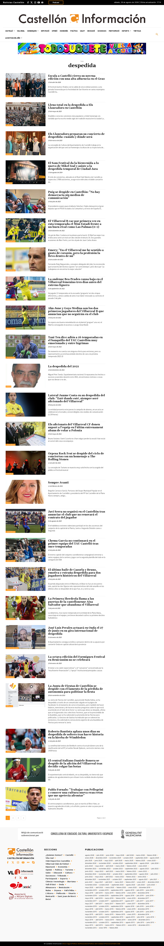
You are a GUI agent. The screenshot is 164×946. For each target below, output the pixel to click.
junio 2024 (89, 866)
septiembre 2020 (117, 885)
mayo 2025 (109, 860)
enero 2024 (143, 866)
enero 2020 (132, 887)
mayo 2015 (89, 914)
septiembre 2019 (117, 890)
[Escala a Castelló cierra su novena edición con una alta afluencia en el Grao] (25, 85)
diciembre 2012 (144, 925)
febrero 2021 (130, 882)
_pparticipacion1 (12, 648)
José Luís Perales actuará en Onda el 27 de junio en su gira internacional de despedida (75, 630)
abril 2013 (99, 925)
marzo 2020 (109, 887)
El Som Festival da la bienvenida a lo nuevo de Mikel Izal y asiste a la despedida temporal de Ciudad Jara (73, 166)
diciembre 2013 (144, 920)
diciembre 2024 (90, 863)
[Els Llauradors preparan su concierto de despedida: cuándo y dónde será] (25, 143)
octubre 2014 (104, 917)
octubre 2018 (104, 895)
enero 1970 (103, 928)
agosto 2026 (89, 855)
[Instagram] (35, 2)
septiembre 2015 (117, 911)
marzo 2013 (109, 925)
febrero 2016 (120, 909)
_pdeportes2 (10, 241)
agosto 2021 (143, 879)
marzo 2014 (109, 920)
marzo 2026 (140, 855)
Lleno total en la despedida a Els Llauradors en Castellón (70, 106)
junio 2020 (151, 885)
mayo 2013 (89, 925)
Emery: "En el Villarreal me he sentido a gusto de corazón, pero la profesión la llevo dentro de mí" (76, 253)
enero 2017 (131, 903)
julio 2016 (140, 906)
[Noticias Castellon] (82, 18)
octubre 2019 (104, 890)
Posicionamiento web (112, 944)
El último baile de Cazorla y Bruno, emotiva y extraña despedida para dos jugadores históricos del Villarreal (74, 572)
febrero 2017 (120, 903)
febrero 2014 (120, 920)
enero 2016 (131, 909)
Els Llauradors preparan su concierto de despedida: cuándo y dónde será (76, 135)
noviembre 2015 (91, 911)
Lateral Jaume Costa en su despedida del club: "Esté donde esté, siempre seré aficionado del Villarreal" (76, 398)
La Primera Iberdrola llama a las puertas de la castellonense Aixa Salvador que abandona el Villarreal (73, 601)
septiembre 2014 (117, 917)
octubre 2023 (118, 868)
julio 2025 (88, 860)
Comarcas (9, 474)
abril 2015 (98, 914)
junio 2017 (149, 901)
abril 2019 (98, 893)
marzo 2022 (119, 876)
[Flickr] (28, 863)
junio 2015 (149, 911)
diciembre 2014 (143, 914)
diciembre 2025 (101, 858)
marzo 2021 (119, 882)
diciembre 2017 (143, 898)
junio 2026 (110, 855)
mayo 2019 (89, 893)
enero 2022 (142, 876)
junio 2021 (89, 882)
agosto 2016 (129, 906)
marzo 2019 (109, 893)
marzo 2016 (109, 909)
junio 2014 (150, 917)
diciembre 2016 (143, 903)
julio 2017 (140, 901)
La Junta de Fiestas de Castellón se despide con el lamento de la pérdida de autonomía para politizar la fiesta (75, 689)
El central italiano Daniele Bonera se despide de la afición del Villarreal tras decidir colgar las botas (75, 763)
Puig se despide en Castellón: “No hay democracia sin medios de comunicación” (74, 195)
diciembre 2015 (143, 909)
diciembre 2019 (144, 887)
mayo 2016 (89, 909)
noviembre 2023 (105, 868)
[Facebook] (28, 2)
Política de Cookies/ (96, 944)
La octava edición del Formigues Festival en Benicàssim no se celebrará (76, 658)
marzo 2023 (120, 871)
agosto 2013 (130, 922)
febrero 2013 (120, 925)
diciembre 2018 (143, 893)
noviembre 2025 (115, 858)
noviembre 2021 (104, 879)
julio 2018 (140, 895)
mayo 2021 (99, 882)
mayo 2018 (89, 898)
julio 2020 (141, 885)
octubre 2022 (117, 874)
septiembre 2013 (117, 922)
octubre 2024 (118, 863)
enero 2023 (143, 871)
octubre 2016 (104, 906)
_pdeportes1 (10, 415)
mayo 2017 (89, 903)
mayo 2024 (99, 866)
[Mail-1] (42, 2)
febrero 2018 (120, 898)
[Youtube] (39, 2)
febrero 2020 (121, 887)
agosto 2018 (129, 895)
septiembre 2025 (141, 858)
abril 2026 (130, 855)
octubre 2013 (104, 922)
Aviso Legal (67, 944)
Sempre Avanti (58, 482)
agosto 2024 (144, 863)
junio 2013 (150, 922)
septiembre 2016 (117, 906)
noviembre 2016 (91, 906)
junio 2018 (149, 895)
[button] (157, 34)
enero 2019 (131, 893)
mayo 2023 (99, 871)
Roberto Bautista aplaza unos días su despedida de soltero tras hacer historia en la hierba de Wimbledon (76, 734)
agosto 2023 (144, 868)
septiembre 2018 (117, 895)
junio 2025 (98, 860)
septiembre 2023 (131, 868)
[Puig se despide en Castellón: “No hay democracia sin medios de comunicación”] (25, 201)
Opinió (8, 386)
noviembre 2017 (91, 901)
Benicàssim (10, 677)
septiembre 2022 (131, 874)
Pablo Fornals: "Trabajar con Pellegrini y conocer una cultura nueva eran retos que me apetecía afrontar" (75, 792)
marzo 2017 (109, 903)
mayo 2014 (89, 920)
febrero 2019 (120, 893)
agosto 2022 (143, 874)
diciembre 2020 (153, 882)
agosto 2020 (130, 885)
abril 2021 (108, 882)
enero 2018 (131, 898)
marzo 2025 (129, 860)
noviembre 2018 (91, 895)
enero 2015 (131, 914)
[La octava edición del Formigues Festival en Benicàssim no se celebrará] (25, 666)
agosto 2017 (129, 901)
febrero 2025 (140, 860)
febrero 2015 (120, 914)
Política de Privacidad (80, 944)
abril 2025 (118, 860)
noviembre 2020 (91, 885)
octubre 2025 (128, 858)
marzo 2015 (109, 914)
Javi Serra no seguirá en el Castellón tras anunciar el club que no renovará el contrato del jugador (76, 514)
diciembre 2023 (90, 868)
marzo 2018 (109, 898)
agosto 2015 (129, 911)
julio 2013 (140, 922)
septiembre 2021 (130, 879)
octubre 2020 (104, 885)
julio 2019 (140, 890)
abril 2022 (109, 876)
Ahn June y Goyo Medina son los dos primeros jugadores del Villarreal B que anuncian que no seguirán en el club (76, 311)
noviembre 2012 (91, 928)
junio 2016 (149, 906)
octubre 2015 (104, 911)
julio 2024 (154, 863)
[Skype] (33, 863)
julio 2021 (153, 879)
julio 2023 (154, 868)
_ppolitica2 (10, 212)
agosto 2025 (154, 858)
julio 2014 (140, 917)
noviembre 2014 (91, 917)
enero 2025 (151, 860)
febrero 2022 (130, 876)
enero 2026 (89, 858)
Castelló (9, 96)
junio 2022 (89, 876)
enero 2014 (132, 920)
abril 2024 (109, 866)
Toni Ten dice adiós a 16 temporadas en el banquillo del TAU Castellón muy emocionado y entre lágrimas (75, 340)
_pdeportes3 (10, 299)
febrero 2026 (151, 855)
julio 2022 (154, 874)
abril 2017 (98, 903)
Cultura (9, 183)
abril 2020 (99, 887)
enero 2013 (132, 925)
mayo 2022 (99, 876)
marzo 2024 (120, 866)
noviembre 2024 (105, 863)
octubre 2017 (104, 901)
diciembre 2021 (90, 879)
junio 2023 (89, 871)
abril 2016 (98, 909)
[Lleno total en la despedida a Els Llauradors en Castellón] (25, 114)
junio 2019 (149, 890)
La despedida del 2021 (63, 366)
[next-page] (23, 818)
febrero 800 (114, 928)
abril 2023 (109, 871)
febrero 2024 (131, 866)
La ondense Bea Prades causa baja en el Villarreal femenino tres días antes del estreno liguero (75, 282)
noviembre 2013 (91, 922)
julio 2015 (140, 911)
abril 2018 (98, 898)
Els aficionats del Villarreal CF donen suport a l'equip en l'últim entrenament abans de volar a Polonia (75, 427)
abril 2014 (99, 920)
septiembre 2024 (131, 863)
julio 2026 (100, 855)
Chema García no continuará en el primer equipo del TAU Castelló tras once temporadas (73, 543)
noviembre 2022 (104, 874)
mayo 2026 (120, 855)
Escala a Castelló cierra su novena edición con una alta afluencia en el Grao (76, 77)
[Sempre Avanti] (25, 492)
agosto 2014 (130, 917)
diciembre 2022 (90, 874)
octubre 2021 (117, 879)
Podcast (56, 2)
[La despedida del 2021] (25, 376)
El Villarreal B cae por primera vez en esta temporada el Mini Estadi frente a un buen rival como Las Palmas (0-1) (74, 224)
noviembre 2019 (91, 890)
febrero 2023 (131, 871)
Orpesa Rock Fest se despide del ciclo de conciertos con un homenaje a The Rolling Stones (76, 456)
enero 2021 (141, 882)
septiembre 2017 (117, 901)
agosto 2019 (129, 890)
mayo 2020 (89, 887)
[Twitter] (31, 2)
